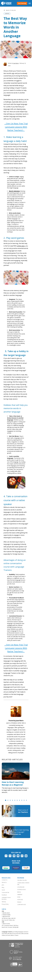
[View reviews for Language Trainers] (16, 965)
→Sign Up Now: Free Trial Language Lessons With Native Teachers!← (16, 127)
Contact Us (4, 880)
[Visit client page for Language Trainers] (16, 958)
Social (3, 890)
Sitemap (4, 901)
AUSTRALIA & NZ (21, 889)
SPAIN (18, 897)
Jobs (3, 885)
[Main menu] (30, 3)
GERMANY (19, 894)
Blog (3, 887)
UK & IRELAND (20, 887)
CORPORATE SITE (21, 904)
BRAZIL (19, 892)
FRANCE (19, 902)
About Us (4, 882)
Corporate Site (5, 892)
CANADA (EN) (20, 883)
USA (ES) (24, 880)
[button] (5, 800)
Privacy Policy (5, 904)
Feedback (4, 895)
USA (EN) (19, 880)
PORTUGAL (20, 899)
